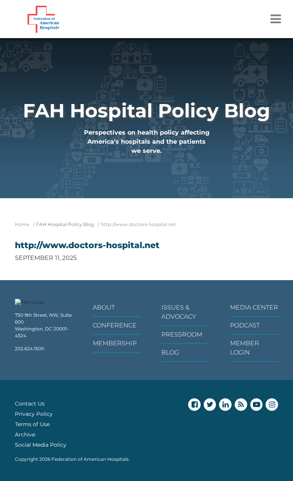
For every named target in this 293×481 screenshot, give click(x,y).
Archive (25, 434)
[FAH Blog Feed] (241, 404)
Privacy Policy (34, 413)
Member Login (244, 348)
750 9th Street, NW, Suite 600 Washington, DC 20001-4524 (43, 325)
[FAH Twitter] (210, 404)
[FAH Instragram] (272, 404)
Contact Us (30, 403)
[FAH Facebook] (194, 404)
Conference (115, 325)
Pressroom (181, 334)
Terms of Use (32, 424)
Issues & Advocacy (178, 312)
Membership (115, 343)
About (104, 307)
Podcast (245, 325)
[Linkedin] (225, 404)
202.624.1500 (29, 348)
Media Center (254, 307)
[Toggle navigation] (275, 19)
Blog (170, 352)
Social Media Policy (40, 444)
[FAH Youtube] (256, 404)
